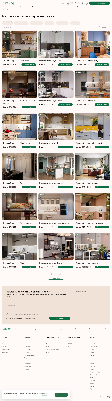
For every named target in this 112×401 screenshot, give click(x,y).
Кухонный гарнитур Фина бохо (16, 61)
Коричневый (93, 347)
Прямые (26, 341)
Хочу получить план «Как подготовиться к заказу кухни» (24, 314)
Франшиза (80, 7)
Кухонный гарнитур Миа (13, 263)
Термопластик (50, 341)
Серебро (92, 389)
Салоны (107, 7)
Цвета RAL (93, 378)
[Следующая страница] (65, 274)
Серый (92, 352)
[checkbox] (7, 314)
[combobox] (8, 27)
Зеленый (92, 364)
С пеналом (27, 352)
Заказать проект (29, 65)
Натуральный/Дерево (96, 372)
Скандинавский (21, 23)
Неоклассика (62, 23)
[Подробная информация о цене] (17, 64)
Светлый (92, 381)
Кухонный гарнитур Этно (50, 143)
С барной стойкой (29, 361)
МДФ (69, 341)
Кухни (22, 7)
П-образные (27, 347)
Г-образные (27, 358)
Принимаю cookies (61, 395)
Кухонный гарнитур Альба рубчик (17, 223)
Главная (5, 10)
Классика (75, 23)
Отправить (59, 318)
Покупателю (65, 7)
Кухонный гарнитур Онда (50, 61)
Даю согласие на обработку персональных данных (22, 318)
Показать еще (56, 278)
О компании (93, 7)
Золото (92, 369)
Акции (52, 7)
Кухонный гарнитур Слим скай (89, 143)
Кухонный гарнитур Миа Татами (16, 143)
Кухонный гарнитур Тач (86, 101)
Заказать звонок (100, 3)
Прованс (49, 23)
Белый (92, 341)
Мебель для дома (37, 7)
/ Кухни (8, 10)
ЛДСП (70, 344)
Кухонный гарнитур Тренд (87, 61)
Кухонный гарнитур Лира (14, 183)
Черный (92, 350)
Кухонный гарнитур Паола (50, 101)
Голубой (92, 358)
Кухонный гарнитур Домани (88, 263)
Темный (92, 383)
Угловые (26, 344)
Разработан (103, 397)
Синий (92, 361)
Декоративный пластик (53, 350)
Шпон (47, 344)
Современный (36, 23)
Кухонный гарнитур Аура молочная (54, 223)
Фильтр (103, 28)
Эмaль (48, 347)
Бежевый (92, 344)
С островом (27, 350)
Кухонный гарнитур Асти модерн (90, 223)
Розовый (92, 355)
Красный (92, 366)
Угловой (26, 369)
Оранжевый (93, 375)
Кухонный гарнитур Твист (87, 183)
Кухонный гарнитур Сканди (51, 183)
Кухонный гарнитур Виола (50, 263)
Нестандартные (29, 355)
